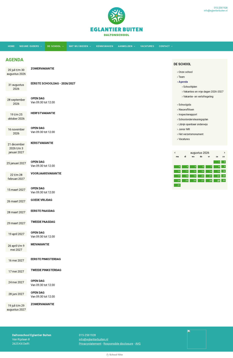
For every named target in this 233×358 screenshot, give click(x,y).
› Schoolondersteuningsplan (192, 119)
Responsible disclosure (118, 343)
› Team (181, 76)
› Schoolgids (184, 104)
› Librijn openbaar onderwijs (192, 124)
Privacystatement (90, 343)
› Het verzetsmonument (190, 134)
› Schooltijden (189, 86)
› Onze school (185, 71)
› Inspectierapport (187, 114)
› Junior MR (183, 129)
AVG (138, 343)
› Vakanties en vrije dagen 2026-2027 (202, 91)
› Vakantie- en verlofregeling (197, 96)
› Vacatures (183, 139)
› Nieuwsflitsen (185, 109)
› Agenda (182, 81)
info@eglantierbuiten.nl (215, 10)
